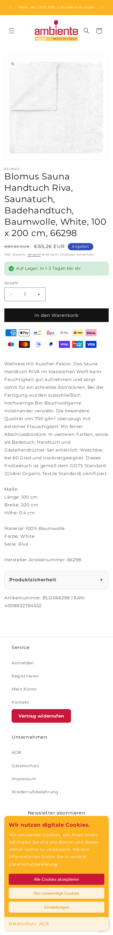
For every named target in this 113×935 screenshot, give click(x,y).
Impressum (24, 778)
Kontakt (20, 702)
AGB (44, 923)
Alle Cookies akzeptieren (56, 879)
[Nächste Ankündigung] (102, 7)
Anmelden (23, 663)
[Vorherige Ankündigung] (10, 7)
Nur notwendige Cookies (56, 893)
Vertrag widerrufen (41, 716)
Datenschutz (23, 923)
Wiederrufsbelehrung (35, 791)
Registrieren (25, 676)
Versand (34, 254)
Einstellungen (56, 907)
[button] (11, 30)
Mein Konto (24, 689)
